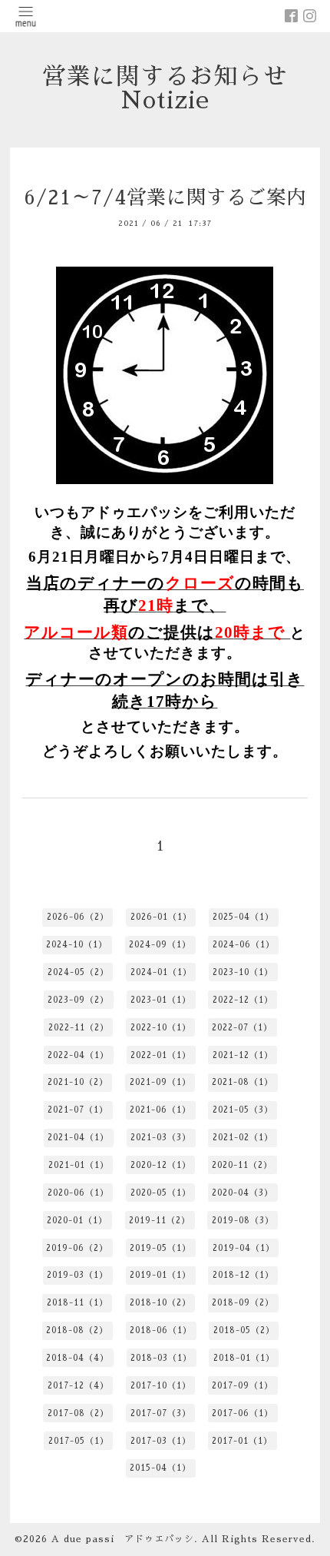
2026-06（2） (78, 917)
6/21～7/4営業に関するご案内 (165, 197)
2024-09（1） (160, 945)
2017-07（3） (160, 1413)
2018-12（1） (243, 1275)
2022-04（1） (78, 1055)
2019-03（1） (77, 1275)
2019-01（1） (160, 1275)
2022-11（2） (78, 1028)
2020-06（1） (78, 1193)
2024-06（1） (244, 945)
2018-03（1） (161, 1358)
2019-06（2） (77, 1248)
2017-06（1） (242, 1413)
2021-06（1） (160, 1110)
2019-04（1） (244, 1248)
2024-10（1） (76, 945)
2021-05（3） (243, 1110)
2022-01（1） (160, 1055)
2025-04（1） (243, 917)
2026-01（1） (161, 917)
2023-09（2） (78, 1000)
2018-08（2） (77, 1330)
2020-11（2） (242, 1165)
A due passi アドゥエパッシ (122, 1539)
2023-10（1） (243, 972)
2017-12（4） (78, 1386)
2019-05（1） (160, 1248)
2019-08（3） (243, 1220)
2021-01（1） (78, 1165)
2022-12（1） (243, 1000)
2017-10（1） (160, 1386)
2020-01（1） (77, 1220)
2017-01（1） (242, 1441)
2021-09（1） (160, 1082)
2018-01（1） (244, 1358)
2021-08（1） (242, 1082)
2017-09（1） (242, 1386)
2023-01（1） (160, 1000)
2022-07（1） (242, 1028)
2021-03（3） (160, 1137)
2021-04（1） (78, 1137)
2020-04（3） (242, 1193)
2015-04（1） (160, 1468)
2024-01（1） (161, 972)
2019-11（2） (159, 1220)
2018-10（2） (160, 1303)
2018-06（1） (161, 1330)
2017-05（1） (78, 1441)
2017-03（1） (160, 1441)
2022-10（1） (160, 1028)
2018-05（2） (244, 1330)
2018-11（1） (77, 1303)
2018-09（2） (243, 1303)
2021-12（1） (243, 1055)
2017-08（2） (78, 1413)
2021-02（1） (243, 1137)
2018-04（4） (77, 1358)
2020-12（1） (160, 1165)
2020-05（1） (160, 1193)
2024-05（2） (78, 972)
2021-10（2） (78, 1082)
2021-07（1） (78, 1110)
